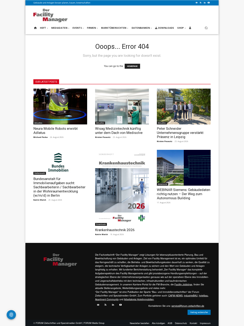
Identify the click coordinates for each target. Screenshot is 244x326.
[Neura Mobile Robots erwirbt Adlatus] (60, 106)
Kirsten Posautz (103, 137)
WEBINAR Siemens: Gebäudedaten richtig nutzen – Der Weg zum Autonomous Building (183, 194)
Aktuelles (38, 123)
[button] (206, 28)
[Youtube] (209, 3)
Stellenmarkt (39, 173)
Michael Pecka (40, 137)
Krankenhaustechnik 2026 (115, 230)
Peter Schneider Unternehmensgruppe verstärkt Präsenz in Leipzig (180, 133)
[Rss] (201, 3)
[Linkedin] (205, 3)
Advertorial (162, 184)
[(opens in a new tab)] (60, 162)
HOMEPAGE (132, 66)
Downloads (101, 224)
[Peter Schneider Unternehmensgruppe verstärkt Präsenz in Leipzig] (184, 106)
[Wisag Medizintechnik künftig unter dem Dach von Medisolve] (122, 106)
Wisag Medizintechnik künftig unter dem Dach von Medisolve (119, 131)
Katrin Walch (39, 200)
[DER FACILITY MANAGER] (51, 15)
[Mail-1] (197, 3)
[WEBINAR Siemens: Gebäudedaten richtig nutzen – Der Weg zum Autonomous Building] (184, 168)
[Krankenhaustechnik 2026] (122, 188)
